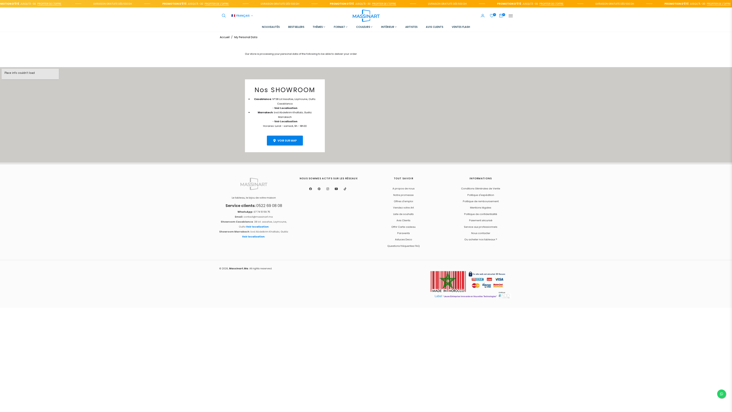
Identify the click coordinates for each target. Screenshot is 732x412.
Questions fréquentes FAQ (403, 246)
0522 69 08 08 (254, 205)
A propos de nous (403, 188)
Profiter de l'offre (44, 4)
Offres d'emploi (403, 201)
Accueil (225, 37)
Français (240, 16)
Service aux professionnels (480, 227)
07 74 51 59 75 (254, 212)
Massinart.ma (238, 268)
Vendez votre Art (403, 207)
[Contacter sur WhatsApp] (721, 393)
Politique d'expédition (480, 195)
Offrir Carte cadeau (403, 227)
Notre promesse (403, 195)
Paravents (403, 233)
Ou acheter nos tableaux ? (480, 239)
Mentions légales (480, 207)
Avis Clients (403, 220)
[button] (223, 15)
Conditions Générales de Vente (480, 188)
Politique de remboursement (481, 201)
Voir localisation (257, 227)
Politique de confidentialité (480, 214)
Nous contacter (480, 233)
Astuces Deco (403, 239)
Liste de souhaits (403, 214)
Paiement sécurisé (480, 220)
